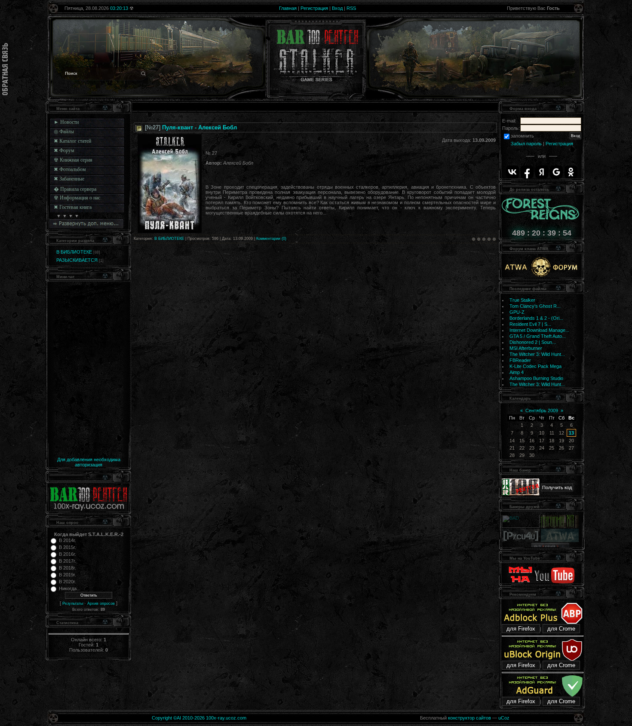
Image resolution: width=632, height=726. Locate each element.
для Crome (561, 628)
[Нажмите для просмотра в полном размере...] (170, 231)
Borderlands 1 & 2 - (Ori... (536, 318)
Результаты (72, 603)
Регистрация (314, 8)
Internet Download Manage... (539, 330)
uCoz (503, 717)
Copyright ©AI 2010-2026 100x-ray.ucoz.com (199, 717)
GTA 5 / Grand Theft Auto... (537, 336)
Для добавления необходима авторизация (88, 462)
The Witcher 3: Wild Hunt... (537, 354)
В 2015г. (67, 547)
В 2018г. (67, 567)
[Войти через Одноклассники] (571, 171)
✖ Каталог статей (72, 141)
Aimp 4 (516, 372)
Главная (288, 8)
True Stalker (522, 300)
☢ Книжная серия (73, 160)
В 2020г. (67, 581)
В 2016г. (67, 554)
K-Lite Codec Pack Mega (535, 366)
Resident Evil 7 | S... (530, 324)
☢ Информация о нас (77, 198)
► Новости (66, 122)
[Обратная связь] (5, 69)
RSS (351, 8)
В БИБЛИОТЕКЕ (74, 251)
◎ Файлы (64, 132)
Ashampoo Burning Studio (536, 378)
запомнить (522, 135)
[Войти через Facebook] (527, 171)
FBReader (520, 360)
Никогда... (69, 588)
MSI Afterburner (525, 348)
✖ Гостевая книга (73, 207)
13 (571, 432)
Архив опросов (101, 603)
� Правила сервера (75, 189)
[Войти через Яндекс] (541, 171)
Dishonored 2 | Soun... (532, 342)
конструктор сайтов (469, 717)
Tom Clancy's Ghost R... (535, 306)
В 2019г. (67, 574)
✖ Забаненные (69, 179)
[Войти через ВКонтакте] (512, 171)
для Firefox (520, 628)
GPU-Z (517, 312)
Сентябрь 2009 (541, 410)
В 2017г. (67, 561)
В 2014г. (67, 540)
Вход (337, 8)
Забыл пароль (526, 143)
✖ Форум (64, 150)
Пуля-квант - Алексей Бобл (199, 127)
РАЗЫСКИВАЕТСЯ (77, 260)
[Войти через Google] (556, 171)
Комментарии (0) (271, 238)
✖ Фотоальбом (70, 169)
